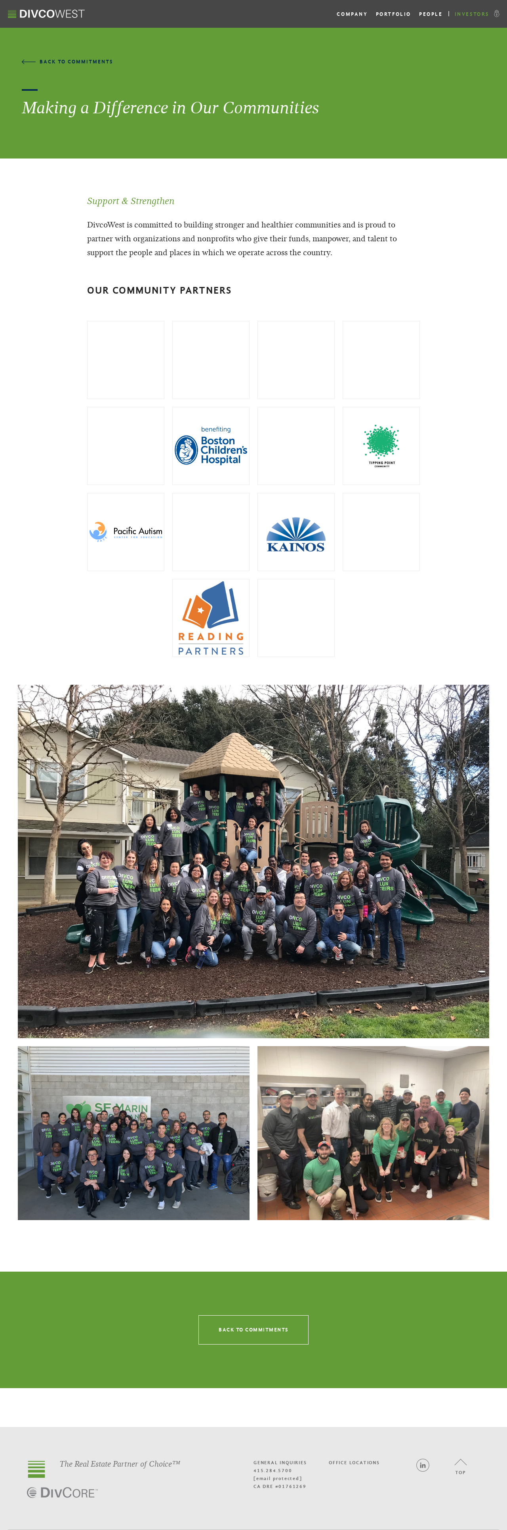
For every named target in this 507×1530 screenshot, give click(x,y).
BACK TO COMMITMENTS (253, 1330)
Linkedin (422, 1465)
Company (352, 14)
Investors (472, 14)
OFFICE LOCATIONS (354, 1462)
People (431, 14)
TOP (460, 1472)
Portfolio (393, 14)
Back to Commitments (76, 62)
